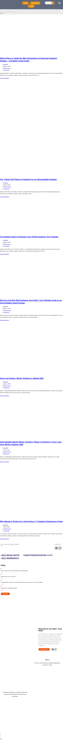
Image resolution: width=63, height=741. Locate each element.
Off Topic (5, 68)
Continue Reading (4, 78)
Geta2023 (5, 64)
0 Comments (6, 70)
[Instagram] (60, 548)
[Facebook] (56, 548)
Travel (9, 68)
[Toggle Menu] (59, 3)
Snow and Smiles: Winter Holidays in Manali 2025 (21, 378)
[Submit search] (15, 13)
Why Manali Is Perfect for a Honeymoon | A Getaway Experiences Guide (31, 521)
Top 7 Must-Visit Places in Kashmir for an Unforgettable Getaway (28, 179)
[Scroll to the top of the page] (0, 732)
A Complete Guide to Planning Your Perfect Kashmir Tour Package (29, 237)
